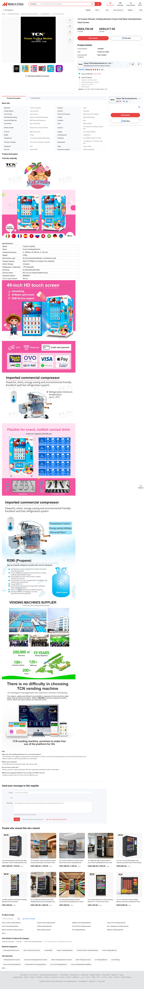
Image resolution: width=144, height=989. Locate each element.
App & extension (118, 10)
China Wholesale (64, 975)
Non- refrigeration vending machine (117, 926)
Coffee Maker (48, 950)
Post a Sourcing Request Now (56, 819)
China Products (34, 975)
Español (32, 977)
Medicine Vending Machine (115, 930)
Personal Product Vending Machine (87, 950)
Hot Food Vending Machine (10, 926)
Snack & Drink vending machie (46, 923)
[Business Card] (139, 107)
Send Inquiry (93, 38)
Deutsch (68, 977)
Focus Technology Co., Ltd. (59, 981)
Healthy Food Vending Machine (81, 923)
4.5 (117, 101)
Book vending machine (44, 930)
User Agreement (83, 981)
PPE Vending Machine (78, 930)
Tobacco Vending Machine (65, 950)
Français (46, 977)
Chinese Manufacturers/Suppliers (49, 975)
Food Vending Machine (58, 14)
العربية (82, 977)
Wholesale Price (75, 975)
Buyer (97, 10)
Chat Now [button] (127, 38)
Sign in (140, 5)
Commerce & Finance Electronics (29, 14)
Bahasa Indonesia (126, 977)
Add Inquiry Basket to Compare (38, 76)
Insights (121, 975)
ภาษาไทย (103, 977)
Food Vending (115, 960)
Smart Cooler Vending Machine (11, 923)
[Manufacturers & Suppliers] (12, 4)
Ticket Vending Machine (109, 950)
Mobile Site (114, 975)
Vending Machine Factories (12, 960)
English (26, 977)
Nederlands (76, 977)
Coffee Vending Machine (44, 926)
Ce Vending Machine (101, 960)
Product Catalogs (29, 919)
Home (3, 14)
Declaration (92, 981)
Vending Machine (45, 14)
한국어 (88, 977)
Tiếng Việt (117, 977)
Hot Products (24, 975)
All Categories (9, 10)
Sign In (80, 89)
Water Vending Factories (83, 960)
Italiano (62, 977)
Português (39, 977)
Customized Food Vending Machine (35, 964)
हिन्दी (98, 977)
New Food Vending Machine (12, 964)
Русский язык (54, 977)
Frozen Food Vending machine (116, 923)
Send (16, 819)
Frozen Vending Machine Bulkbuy (81, 964)
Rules (140, 10)
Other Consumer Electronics (31, 950)
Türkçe (110, 977)
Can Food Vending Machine (58, 964)
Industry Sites (84, 975)
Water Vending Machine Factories (61, 960)
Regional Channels (95, 975)
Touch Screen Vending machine (81, 926)
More (3, 968)
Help (107, 10)
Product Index (106, 975)
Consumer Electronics (13, 14)
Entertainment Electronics (11, 950)
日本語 (93, 977)
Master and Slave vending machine (12, 930)
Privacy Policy (101, 981)
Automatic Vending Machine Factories (35, 960)
